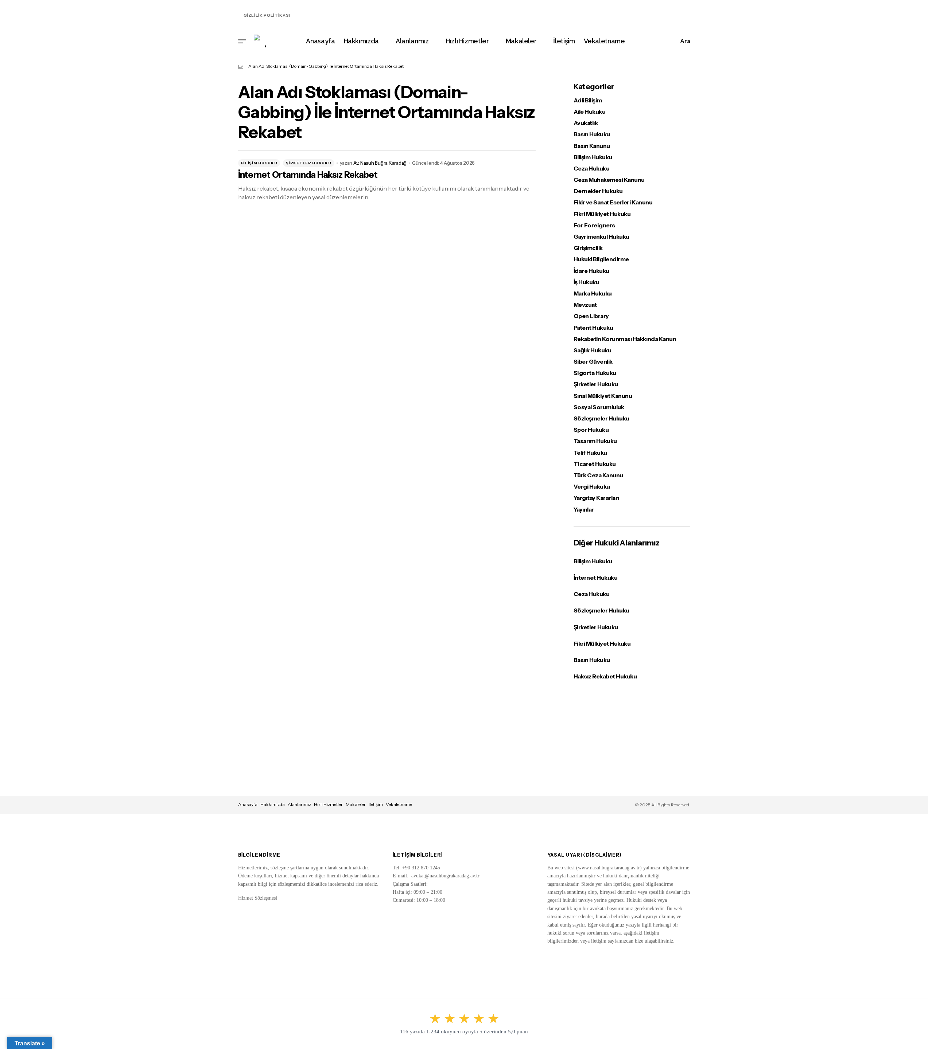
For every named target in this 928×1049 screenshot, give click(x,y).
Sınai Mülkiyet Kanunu (603, 395)
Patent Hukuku (593, 327)
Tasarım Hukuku (595, 441)
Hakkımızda (272, 804)
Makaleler (356, 804)
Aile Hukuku (590, 111)
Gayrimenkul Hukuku (601, 236)
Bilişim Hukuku (259, 163)
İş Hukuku (586, 282)
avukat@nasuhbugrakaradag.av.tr (445, 875)
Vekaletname (399, 804)
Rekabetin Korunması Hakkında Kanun (625, 339)
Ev (240, 66)
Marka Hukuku (593, 293)
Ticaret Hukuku (595, 464)
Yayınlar (584, 509)
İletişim (376, 804)
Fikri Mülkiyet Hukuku (602, 214)
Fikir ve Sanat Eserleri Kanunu (613, 202)
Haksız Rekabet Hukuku (605, 676)
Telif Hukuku (590, 452)
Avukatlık (586, 123)
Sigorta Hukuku (595, 372)
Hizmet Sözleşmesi (257, 898)
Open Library (591, 316)
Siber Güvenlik (593, 361)
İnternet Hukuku (596, 577)
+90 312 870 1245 (421, 867)
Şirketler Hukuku (308, 163)
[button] (242, 41)
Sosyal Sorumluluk (599, 407)
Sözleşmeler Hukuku (601, 418)
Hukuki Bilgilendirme (601, 259)
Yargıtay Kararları (596, 497)
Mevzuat (585, 304)
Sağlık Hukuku (592, 350)
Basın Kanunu (592, 145)
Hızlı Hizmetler (328, 804)
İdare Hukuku (591, 270)
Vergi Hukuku (592, 486)
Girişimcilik (588, 247)
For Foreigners (594, 225)
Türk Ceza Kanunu (598, 475)
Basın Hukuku (592, 134)
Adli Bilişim (588, 100)
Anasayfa (247, 804)
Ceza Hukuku (592, 168)
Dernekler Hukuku (598, 191)
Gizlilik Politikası (267, 15)
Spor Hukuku (591, 429)
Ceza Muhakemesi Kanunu (609, 179)
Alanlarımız (299, 804)
